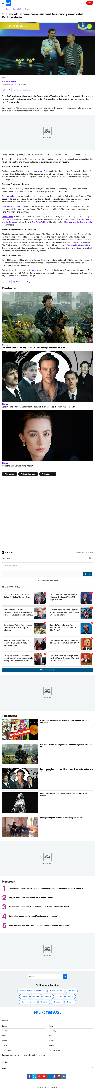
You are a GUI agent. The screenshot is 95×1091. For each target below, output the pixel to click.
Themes (5, 1021)
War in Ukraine (56, 991)
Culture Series (17, 9)
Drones (44, 1002)
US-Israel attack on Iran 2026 (32, 991)
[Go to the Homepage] (8, 3)
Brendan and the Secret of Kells (78, 222)
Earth (4, 1036)
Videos (51, 1045)
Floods (48, 996)
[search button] (65, 976)
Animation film (48, 474)
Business (5, 1031)
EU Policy (52, 1031)
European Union (28, 1002)
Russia (36, 996)
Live (89, 3)
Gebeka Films (7, 216)
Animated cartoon (28, 474)
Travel (51, 1040)
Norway (70, 1002)
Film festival (9, 474)
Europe (4, 1026)
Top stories (9, 716)
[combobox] (47, 976)
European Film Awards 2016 (78, 245)
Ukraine (72, 991)
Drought (57, 1002)
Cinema (27, 9)
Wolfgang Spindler (10, 81)
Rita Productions (9, 196)
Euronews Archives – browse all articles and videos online (23, 1055)
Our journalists (54, 1050)
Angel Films (43, 171)
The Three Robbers (40, 222)
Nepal (70, 996)
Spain (24, 996)
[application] (47, 48)
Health (4, 1040)
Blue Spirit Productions (11, 206)
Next (51, 1036)
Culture (8, 9)
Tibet (60, 996)
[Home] (2, 9)
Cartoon (32, 270)
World (51, 1026)
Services (5, 1062)
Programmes (6, 1050)
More (4, 1068)
